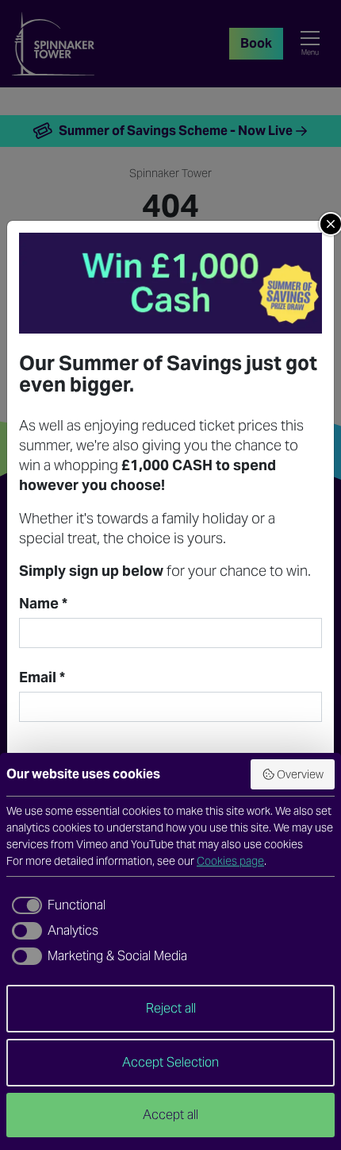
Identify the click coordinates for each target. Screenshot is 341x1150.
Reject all (171, 1008)
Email (42, 677)
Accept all (170, 1114)
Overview (300, 774)
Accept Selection (170, 1062)
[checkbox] (55, 905)
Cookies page (230, 861)
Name (43, 604)
